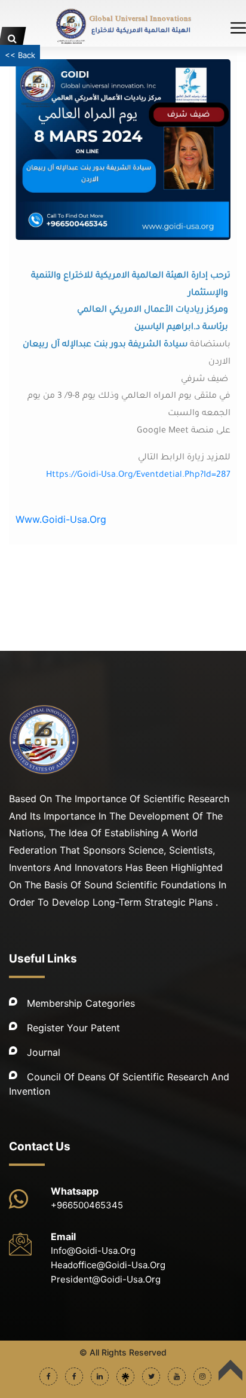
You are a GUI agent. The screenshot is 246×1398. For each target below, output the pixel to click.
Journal (43, 1052)
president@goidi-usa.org (106, 1279)
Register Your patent (73, 1028)
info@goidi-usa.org (93, 1250)
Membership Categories (81, 1003)
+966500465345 (87, 1205)
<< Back (20, 55)
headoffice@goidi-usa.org (108, 1265)
